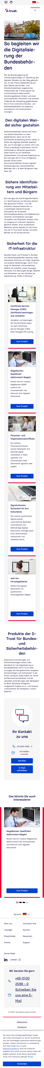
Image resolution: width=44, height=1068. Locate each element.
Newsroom (27, 936)
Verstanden (22, 1064)
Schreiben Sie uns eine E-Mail (25, 995)
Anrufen (22, 760)
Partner (7, 942)
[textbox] (35, 2)
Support (26, 942)
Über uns (8, 923)
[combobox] (35, 2)
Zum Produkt (24, 342)
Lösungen (8, 930)
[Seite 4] (27, 902)
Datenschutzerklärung (11, 1049)
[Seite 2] (20, 902)
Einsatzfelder (9, 936)
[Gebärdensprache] (11, 2)
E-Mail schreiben (22, 769)
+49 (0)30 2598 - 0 (22, 981)
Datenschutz (22, 1022)
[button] (35, 10)
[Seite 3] (24, 902)
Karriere (26, 930)
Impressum (22, 1027)
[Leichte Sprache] (6, 2)
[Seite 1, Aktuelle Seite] (17, 902)
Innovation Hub (29, 923)
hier (31, 1057)
